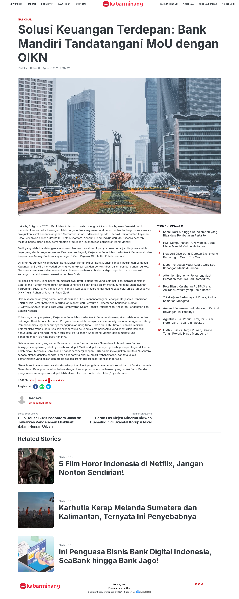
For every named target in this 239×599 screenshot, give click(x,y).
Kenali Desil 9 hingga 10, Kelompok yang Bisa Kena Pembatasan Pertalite (190, 233)
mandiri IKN (58, 380)
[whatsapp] (42, 386)
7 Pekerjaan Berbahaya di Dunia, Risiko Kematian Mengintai (189, 299)
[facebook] (35, 386)
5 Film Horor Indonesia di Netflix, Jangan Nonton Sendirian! (131, 468)
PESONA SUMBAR (208, 4)
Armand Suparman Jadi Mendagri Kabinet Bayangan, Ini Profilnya (191, 310)
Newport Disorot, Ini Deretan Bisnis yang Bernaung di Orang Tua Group (190, 255)
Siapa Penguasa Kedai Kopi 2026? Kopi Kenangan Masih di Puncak (189, 266)
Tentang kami (119, 584)
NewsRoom (16, 4)
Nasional (188, 4)
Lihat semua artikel (40, 402)
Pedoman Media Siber (119, 588)
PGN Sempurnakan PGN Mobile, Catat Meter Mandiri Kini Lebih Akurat (189, 244)
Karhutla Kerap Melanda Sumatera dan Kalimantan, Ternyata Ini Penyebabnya (128, 512)
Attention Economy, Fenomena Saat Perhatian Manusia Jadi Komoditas (187, 277)
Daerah (31, 4)
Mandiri (42, 380)
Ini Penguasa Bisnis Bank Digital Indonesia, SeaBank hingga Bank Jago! (135, 556)
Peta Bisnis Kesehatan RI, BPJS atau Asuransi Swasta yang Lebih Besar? (187, 288)
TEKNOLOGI (228, 4)
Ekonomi (80, 4)
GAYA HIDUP (64, 4)
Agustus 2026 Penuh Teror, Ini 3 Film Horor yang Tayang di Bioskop (188, 321)
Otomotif (47, 4)
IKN (32, 380)
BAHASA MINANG (169, 4)
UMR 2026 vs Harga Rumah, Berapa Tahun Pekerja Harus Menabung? (187, 331)
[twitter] (48, 386)
